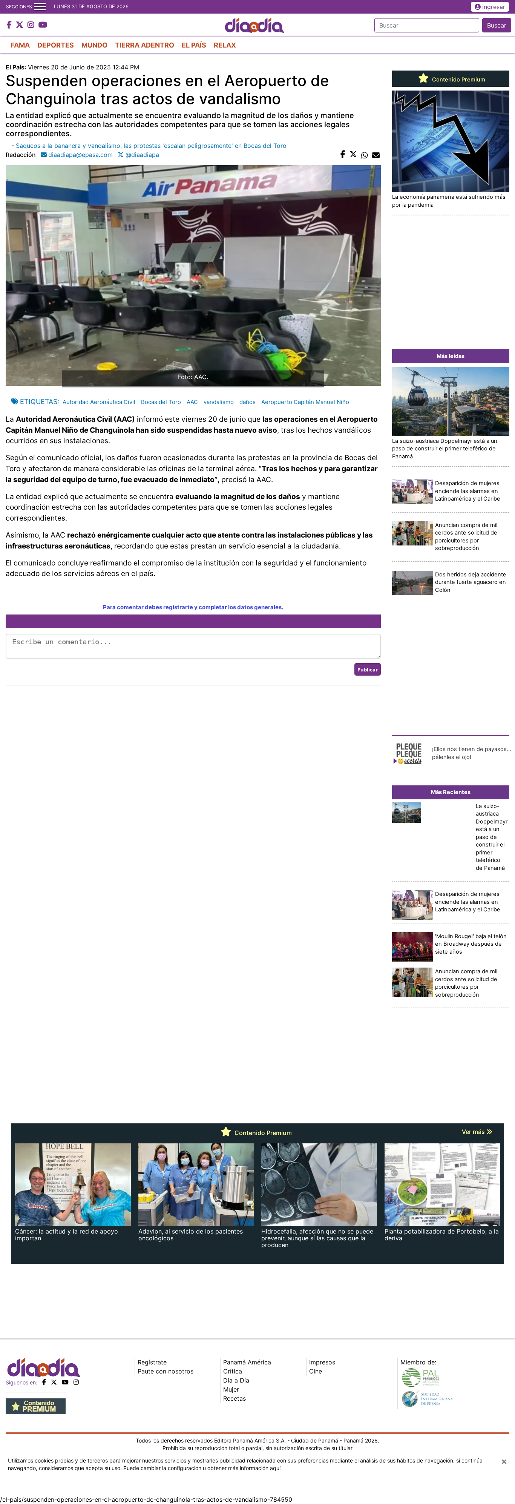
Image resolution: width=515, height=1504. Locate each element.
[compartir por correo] (376, 154)
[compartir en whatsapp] (364, 154)
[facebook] (44, 1382)
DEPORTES (55, 45)
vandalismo (219, 402)
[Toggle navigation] (40, 7)
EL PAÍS (194, 45)
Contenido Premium (458, 79)
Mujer (231, 1389)
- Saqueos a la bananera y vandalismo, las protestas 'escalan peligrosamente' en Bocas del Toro (149, 145)
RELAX (225, 45)
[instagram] (76, 1382)
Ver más (474, 1131)
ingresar (493, 7)
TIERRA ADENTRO (144, 45)
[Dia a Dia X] (20, 25)
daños (247, 402)
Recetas (234, 1398)
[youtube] (65, 1382)
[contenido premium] (36, 1405)
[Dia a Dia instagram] (32, 25)
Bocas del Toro (161, 402)
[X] (54, 1382)
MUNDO (94, 45)
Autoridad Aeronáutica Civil (98, 402)
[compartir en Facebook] (343, 154)
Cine (315, 1371)
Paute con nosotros (165, 1371)
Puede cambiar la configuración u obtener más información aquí (201, 1468)
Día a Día (236, 1380)
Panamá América (247, 1362)
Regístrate (152, 1362)
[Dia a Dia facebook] (10, 25)
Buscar (496, 25)
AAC (192, 402)
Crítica (232, 1371)
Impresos (322, 1362)
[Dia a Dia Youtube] (42, 25)
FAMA (20, 45)
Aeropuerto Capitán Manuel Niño (305, 402)
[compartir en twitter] (353, 154)
